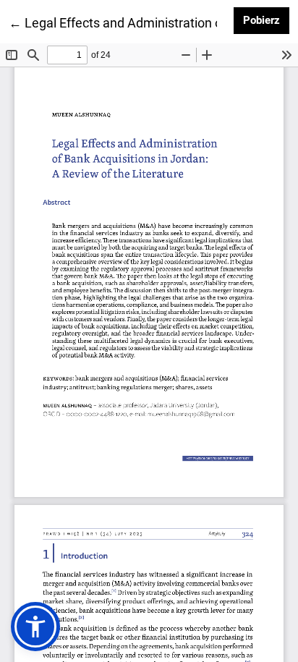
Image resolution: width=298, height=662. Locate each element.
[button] (35, 627)
